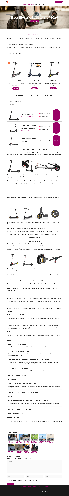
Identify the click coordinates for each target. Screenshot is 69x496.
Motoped (42, 1)
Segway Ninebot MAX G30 (26, 130)
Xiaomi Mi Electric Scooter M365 (27, 116)
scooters (11, 42)
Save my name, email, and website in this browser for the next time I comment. (23, 480)
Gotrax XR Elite (24, 143)
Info (47, 1)
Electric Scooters (31, 4)
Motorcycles (34, 486)
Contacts (51, 1)
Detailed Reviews (34, 21)
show (40, 34)
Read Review (16, 88)
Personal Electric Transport (33, 1)
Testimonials (29, 486)
